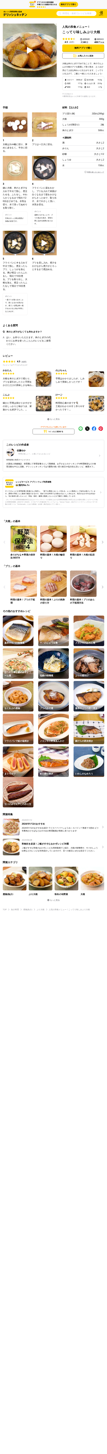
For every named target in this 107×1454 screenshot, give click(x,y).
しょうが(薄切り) (70, 124)
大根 (64, 119)
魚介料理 (15, 909)
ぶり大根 (40, 909)
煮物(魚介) (27, 909)
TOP (5, 909)
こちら (29, 340)
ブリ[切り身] (68, 113)
